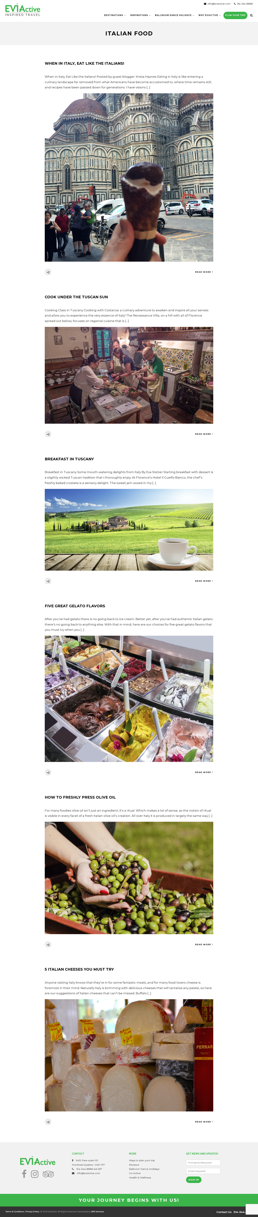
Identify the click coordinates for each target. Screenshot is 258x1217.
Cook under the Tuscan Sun (76, 297)
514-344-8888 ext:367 (89, 1169)
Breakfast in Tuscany (69, 459)
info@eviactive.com (218, 3)
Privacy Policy (32, 1212)
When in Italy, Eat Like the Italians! (84, 63)
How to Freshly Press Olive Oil (80, 797)
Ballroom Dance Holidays (144, 1169)
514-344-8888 (245, 3)
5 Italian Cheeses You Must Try (79, 969)
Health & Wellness (140, 1177)
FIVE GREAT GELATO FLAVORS (75, 606)
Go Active (135, 1173)
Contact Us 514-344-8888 (234, 1212)
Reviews (134, 1164)
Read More (203, 272)
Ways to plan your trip (142, 1160)
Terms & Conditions (14, 1212)
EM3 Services (97, 1212)
